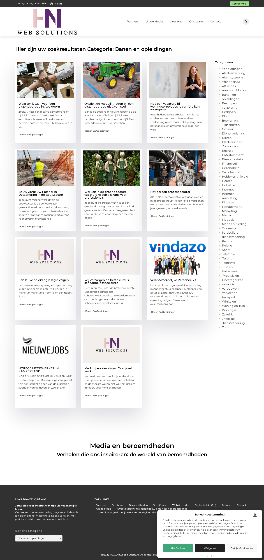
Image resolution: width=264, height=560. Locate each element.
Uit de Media (154, 21)
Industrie (228, 185)
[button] (255, 514)
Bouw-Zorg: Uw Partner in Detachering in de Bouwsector (40, 193)
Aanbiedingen (232, 69)
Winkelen (229, 301)
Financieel (229, 163)
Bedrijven (229, 112)
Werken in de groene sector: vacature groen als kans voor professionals (105, 194)
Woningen (229, 310)
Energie (227, 150)
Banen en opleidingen (31, 134)
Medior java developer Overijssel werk (108, 370)
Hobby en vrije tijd (235, 176)
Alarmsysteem (232, 77)
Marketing (229, 211)
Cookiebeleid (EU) (205, 505)
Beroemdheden (138, 505)
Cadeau (227, 129)
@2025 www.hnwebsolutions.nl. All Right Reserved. (132, 554)
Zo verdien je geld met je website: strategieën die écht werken (134, 512)
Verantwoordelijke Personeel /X (173, 280)
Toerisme (228, 262)
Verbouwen (230, 288)
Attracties (229, 86)
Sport (226, 250)
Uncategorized (232, 280)
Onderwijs (229, 228)
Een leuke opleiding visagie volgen (43, 280)
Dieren (227, 138)
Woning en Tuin (233, 306)
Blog (225, 116)
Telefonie (228, 254)
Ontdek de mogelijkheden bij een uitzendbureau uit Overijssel (109, 105)
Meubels (228, 219)
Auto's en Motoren (235, 90)
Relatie (227, 245)
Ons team (196, 21)
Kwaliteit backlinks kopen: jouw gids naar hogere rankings (152, 508)
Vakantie (228, 284)
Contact (215, 21)
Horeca (227, 181)
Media (226, 215)
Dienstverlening (233, 133)
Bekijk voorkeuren (242, 548)
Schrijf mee (160, 505)
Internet (228, 189)
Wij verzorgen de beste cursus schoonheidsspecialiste (106, 281)
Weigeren (210, 548)
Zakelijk (227, 314)
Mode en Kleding (234, 224)
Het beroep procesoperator (170, 192)
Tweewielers (231, 275)
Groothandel (231, 172)
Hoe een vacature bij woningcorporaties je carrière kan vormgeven (175, 106)
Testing (227, 258)
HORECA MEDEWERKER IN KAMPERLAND (38, 370)
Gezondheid (231, 168)
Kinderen (228, 202)
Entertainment (233, 155)
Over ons (176, 21)
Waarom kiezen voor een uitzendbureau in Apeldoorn (39, 105)
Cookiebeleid (208, 556)
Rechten (228, 241)
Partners (132, 21)
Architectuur (231, 81)
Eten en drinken (234, 159)
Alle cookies (177, 548)
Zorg (225, 327)
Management (232, 206)
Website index (180, 505)
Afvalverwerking (233, 73)
